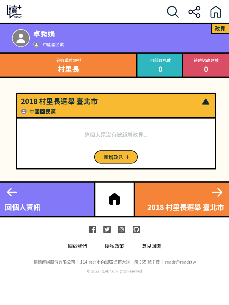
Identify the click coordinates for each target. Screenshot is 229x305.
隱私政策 (114, 245)
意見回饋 (151, 245)
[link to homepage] (114, 198)
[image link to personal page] (21, 38)
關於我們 (77, 245)
